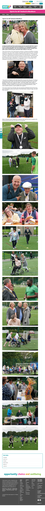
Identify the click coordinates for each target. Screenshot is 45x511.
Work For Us (20, 7)
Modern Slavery (14, 488)
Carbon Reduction (8, 489)
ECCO (32, 486)
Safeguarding (28, 486)
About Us (15, 7)
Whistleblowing (28, 487)
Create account (25, 1)
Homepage (5, 457)
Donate (28, 3)
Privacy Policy (4, 488)
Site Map (3, 489)
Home (3, 14)
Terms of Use (9, 488)
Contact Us (35, 7)
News (8, 14)
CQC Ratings (28, 494)
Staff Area (40, 7)
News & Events (24, 7)
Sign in (31, 1)
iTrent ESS (33, 485)
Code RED (27, 489)
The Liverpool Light (21, 494)
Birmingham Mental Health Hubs (22, 491)
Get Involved (30, 7)
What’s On (5, 464)
